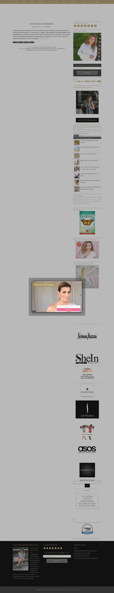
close (34, 311)
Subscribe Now (69, 309)
